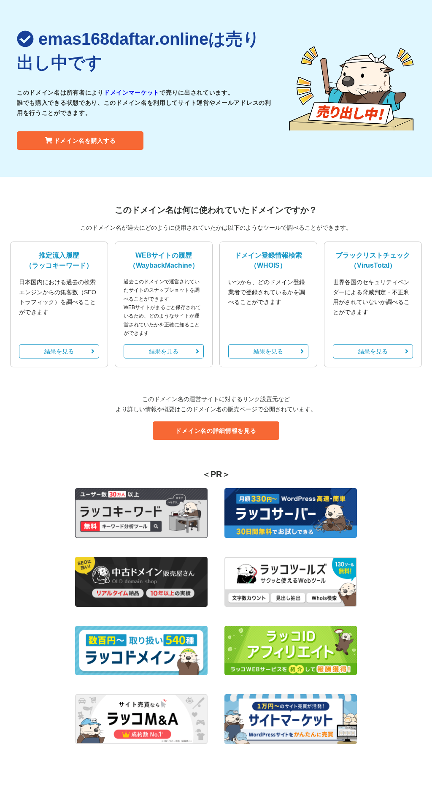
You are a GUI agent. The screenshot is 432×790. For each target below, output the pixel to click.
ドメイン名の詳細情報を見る (216, 430)
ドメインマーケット (131, 92)
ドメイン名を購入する (85, 140)
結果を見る (59, 351)
